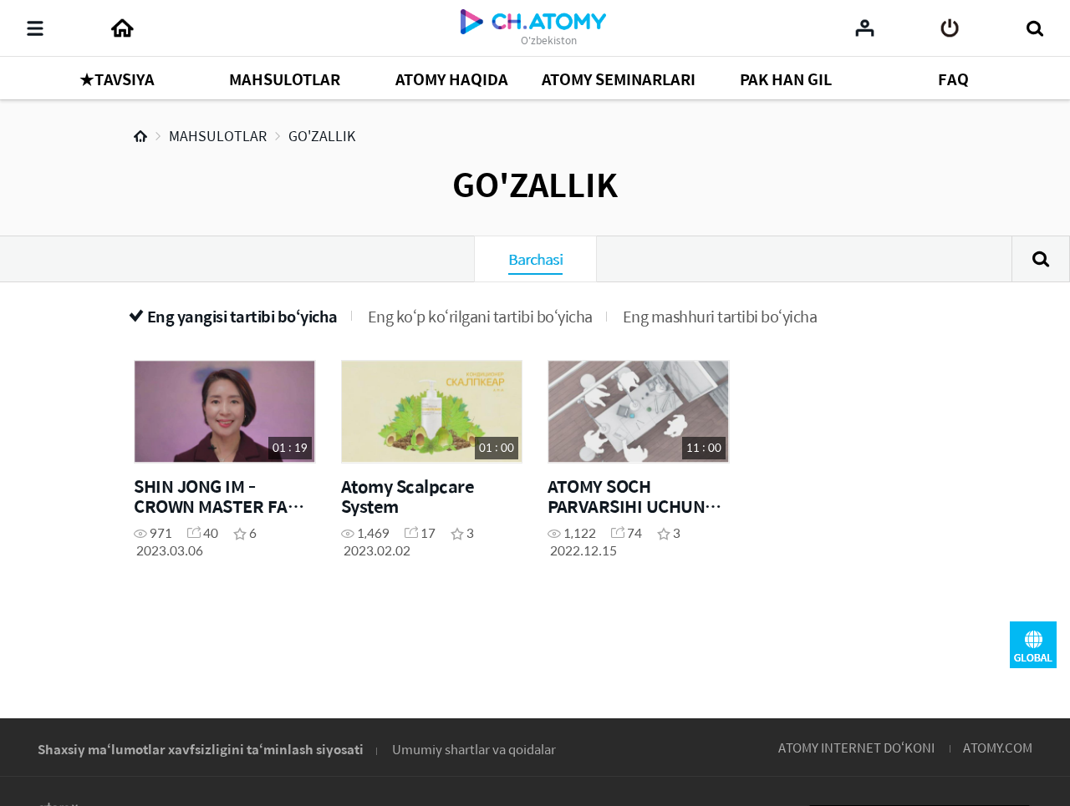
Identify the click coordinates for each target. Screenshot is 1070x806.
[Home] (122, 28)
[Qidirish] (1034, 28)
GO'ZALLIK (321, 135)
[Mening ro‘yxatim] (864, 27)
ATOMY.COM (997, 747)
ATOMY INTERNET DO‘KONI (856, 747)
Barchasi (535, 259)
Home (140, 136)
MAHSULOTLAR (218, 135)
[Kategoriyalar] (35, 28)
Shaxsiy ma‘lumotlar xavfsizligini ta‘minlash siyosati (201, 748)
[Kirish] (950, 28)
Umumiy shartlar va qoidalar (474, 748)
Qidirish (1040, 259)
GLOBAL (1033, 644)
